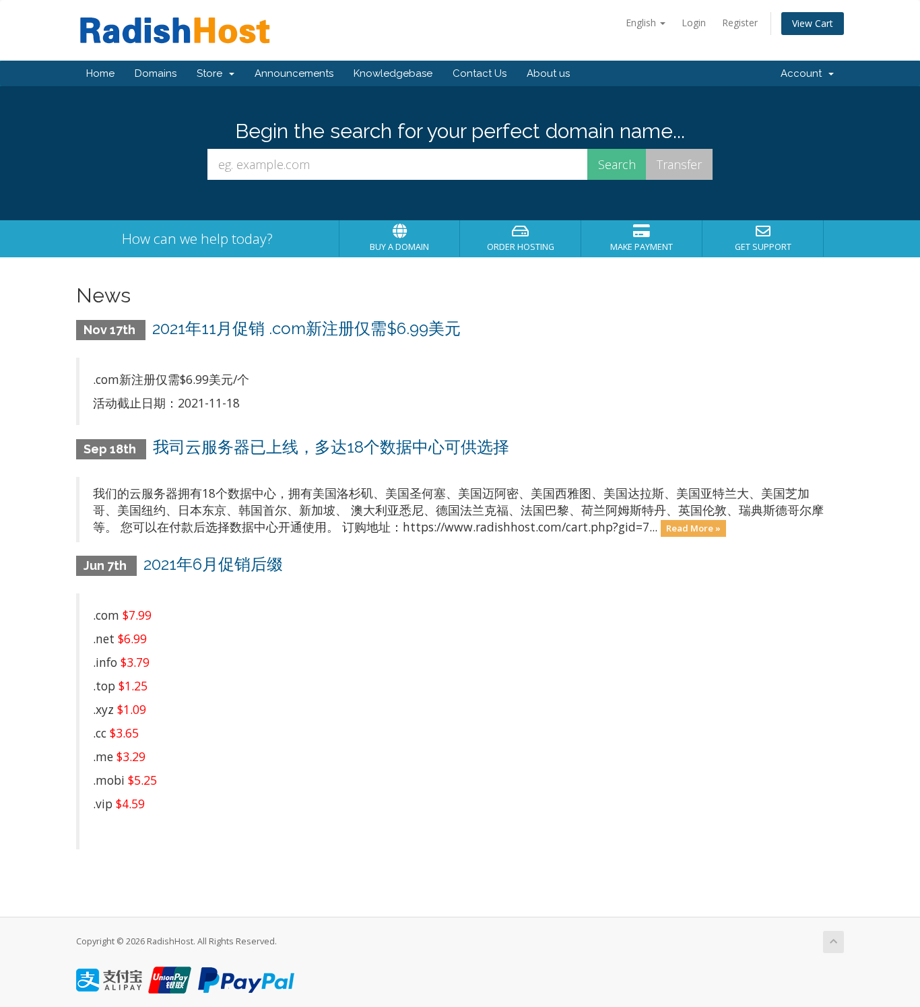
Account (804, 73)
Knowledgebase (393, 73)
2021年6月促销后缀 (213, 564)
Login (694, 22)
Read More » (693, 528)
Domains (155, 73)
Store (212, 73)
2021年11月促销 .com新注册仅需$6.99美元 (306, 328)
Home (100, 73)
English (642, 22)
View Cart (812, 23)
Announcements (294, 73)
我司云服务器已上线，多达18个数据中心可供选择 (331, 447)
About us (548, 73)
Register (740, 22)
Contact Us (479, 73)
